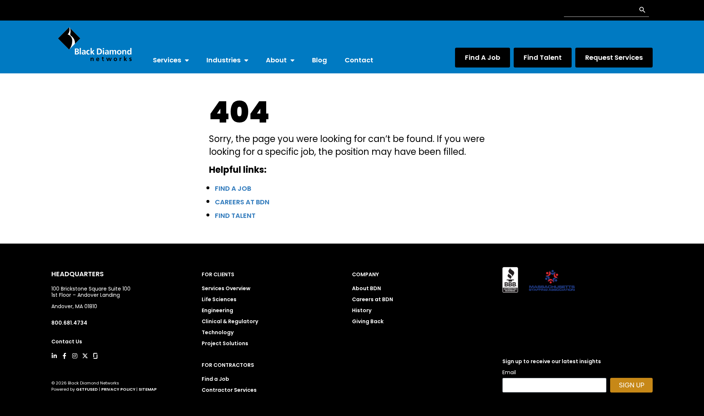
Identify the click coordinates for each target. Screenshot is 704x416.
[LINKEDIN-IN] (54, 356)
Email (509, 373)
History (361, 310)
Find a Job (233, 188)
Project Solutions (225, 343)
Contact (359, 60)
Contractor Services (229, 390)
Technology (218, 332)
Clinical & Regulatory (230, 321)
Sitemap (148, 389)
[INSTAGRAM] (75, 356)
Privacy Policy (118, 389)
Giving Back (368, 321)
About (276, 60)
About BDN (366, 288)
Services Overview (226, 288)
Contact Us (66, 341)
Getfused (87, 389)
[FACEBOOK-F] (64, 356)
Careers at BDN (242, 202)
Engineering (217, 310)
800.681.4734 (69, 322)
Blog (319, 60)
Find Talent (235, 215)
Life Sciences (219, 299)
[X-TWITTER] (85, 356)
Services (167, 60)
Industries (223, 60)
